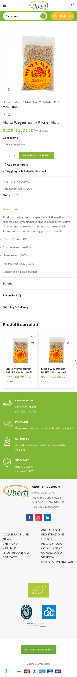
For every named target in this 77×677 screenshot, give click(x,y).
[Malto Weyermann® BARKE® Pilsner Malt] (56, 349)
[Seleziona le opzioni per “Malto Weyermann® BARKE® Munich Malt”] (32, 337)
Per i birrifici (62, 15)
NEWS (7, 538)
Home (6, 102)
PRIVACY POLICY (52, 543)
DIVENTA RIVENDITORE (57, 561)
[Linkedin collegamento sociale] (17, 195)
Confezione (10, 137)
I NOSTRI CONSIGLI (16, 552)
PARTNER (9, 548)
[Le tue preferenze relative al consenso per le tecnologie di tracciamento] (6, 670)
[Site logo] (38, 5)
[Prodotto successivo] (13, 114)
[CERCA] (43, 16)
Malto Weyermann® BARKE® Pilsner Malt (54, 370)
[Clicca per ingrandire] (9, 90)
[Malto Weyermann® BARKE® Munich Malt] (20, 349)
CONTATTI (10, 557)
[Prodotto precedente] (5, 114)
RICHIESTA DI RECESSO (38, 649)
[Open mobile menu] (4, 5)
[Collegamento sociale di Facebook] (13, 195)
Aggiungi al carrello (36, 155)
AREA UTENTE (51, 529)
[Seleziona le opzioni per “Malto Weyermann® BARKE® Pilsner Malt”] (68, 337)
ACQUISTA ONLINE (16, 534)
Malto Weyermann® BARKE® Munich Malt (19, 370)
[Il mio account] (72, 5)
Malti (17, 102)
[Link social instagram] (38, 517)
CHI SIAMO (10, 543)
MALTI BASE (11, 106)
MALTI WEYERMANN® (40, 102)
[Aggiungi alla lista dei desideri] (32, 343)
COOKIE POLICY (52, 548)
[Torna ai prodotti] (9, 114)
